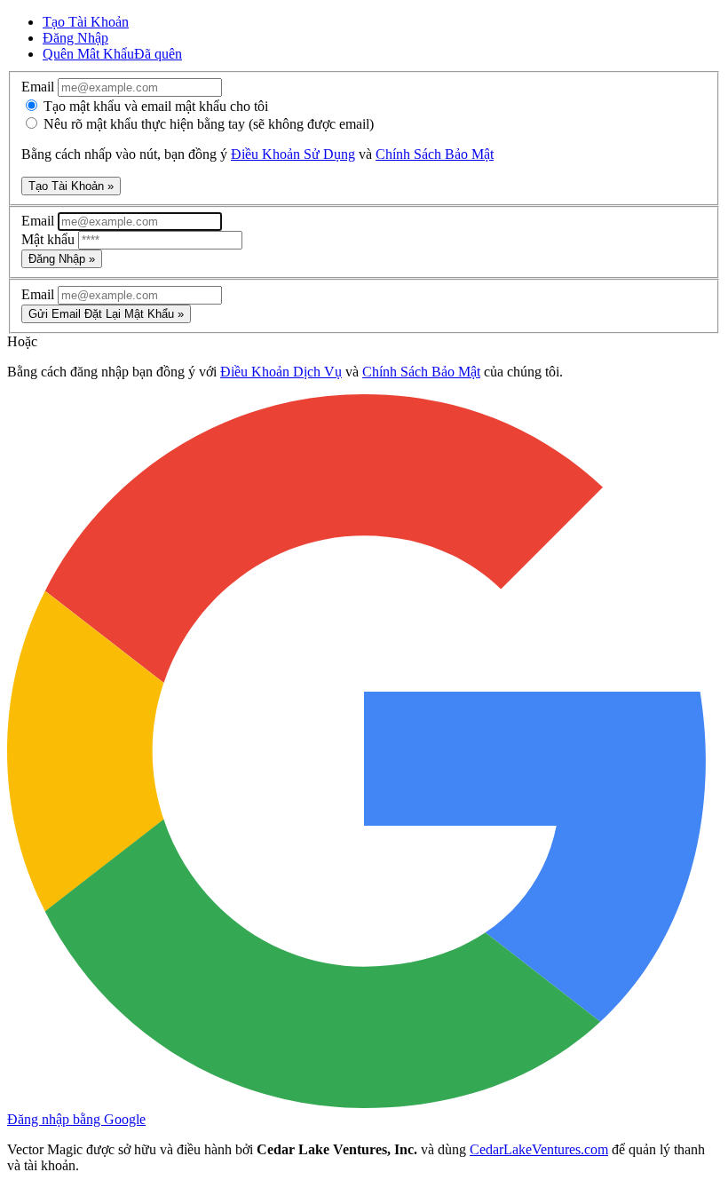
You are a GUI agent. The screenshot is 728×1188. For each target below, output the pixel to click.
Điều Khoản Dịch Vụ (281, 371)
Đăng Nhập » (61, 258)
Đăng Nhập (75, 37)
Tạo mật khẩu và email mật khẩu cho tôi (154, 106)
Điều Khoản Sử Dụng (293, 154)
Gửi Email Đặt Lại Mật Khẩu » (106, 314)
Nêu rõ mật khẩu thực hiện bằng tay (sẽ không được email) (207, 123)
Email (39, 86)
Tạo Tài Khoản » (71, 186)
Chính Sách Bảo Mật (435, 154)
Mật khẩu (49, 239)
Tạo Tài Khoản (86, 21)
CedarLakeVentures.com (539, 1149)
